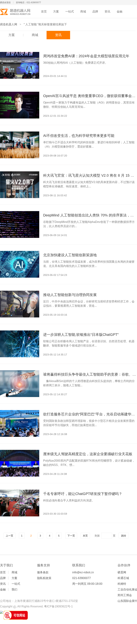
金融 (119, 11)
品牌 (95, 11)
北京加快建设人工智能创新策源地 (70, 255)
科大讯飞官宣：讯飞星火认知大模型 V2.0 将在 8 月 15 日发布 (90, 175)
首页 (44, 11)
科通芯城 (123, 578)
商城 (83, 11)
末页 (85, 535)
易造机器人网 (8, 24)
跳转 (123, 535)
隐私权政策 (44, 578)
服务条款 (43, 572)
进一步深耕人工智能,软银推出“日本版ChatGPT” (81, 335)
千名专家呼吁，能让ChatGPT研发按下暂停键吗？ (82, 494)
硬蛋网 (122, 572)
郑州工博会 (125, 595)
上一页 (9, 535)
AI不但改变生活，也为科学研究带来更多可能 (78, 136)
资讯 (107, 11)
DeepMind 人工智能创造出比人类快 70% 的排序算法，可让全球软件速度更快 (90, 215)
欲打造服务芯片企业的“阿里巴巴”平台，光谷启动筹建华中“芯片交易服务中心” (90, 414)
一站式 (69, 11)
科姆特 (122, 583)
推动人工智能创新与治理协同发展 (70, 295)
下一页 (71, 535)
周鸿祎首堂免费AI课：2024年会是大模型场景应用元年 (86, 56)
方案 (56, 11)
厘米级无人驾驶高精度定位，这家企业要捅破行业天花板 (87, 454)
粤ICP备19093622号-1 (58, 606)
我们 (14, 589)
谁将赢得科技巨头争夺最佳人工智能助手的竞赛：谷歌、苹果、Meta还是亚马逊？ (90, 374)
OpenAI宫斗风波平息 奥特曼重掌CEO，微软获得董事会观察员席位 (90, 96)
